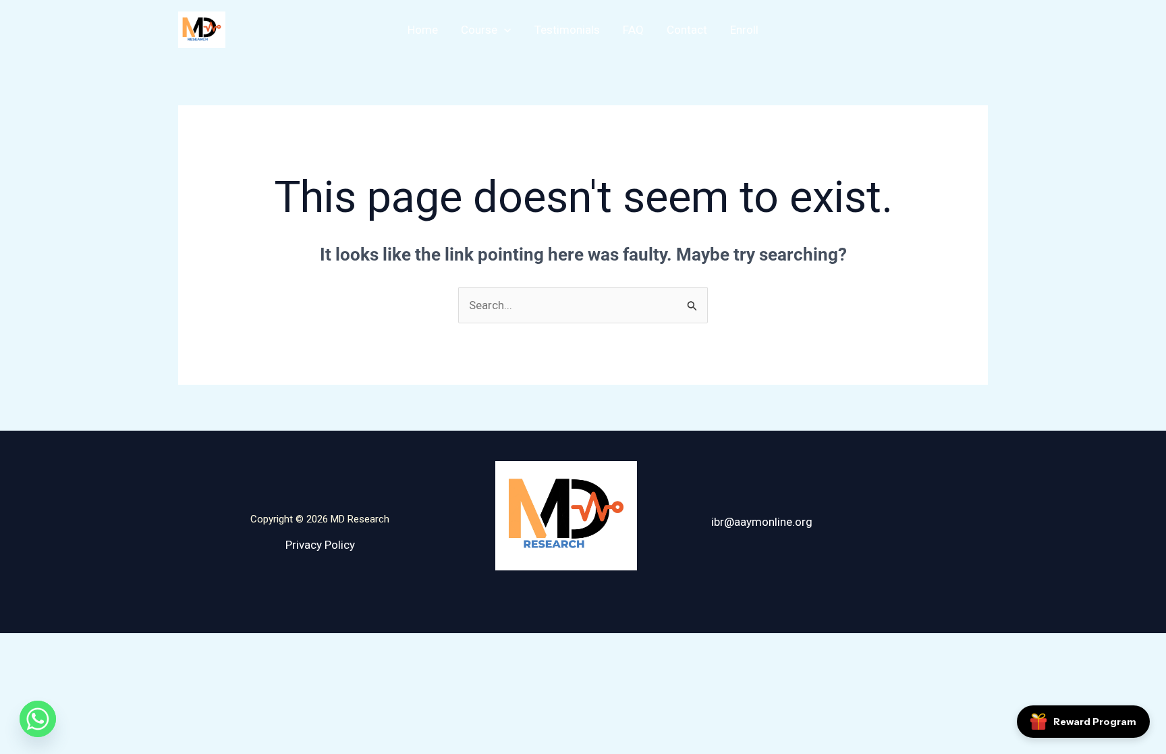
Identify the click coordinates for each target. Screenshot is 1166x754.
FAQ (633, 29)
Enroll (744, 29)
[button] (504, 29)
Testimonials (567, 29)
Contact (687, 29)
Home (423, 29)
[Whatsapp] (38, 719)
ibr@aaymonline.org (761, 522)
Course (479, 29)
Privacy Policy (320, 544)
